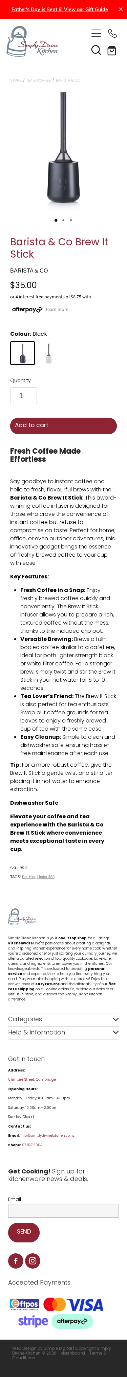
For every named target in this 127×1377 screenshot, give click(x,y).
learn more (57, 309)
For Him (28, 877)
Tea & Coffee (38, 80)
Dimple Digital (58, 1348)
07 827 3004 (32, 1145)
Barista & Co (68, 80)
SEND (24, 1232)
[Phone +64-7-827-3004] (112, 33)
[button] (96, 49)
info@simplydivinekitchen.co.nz (47, 1136)
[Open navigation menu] (96, 33)
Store (15, 80)
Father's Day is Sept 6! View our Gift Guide (60, 9)
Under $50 (46, 877)
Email (14, 1199)
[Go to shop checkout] (112, 49)
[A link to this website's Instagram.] (32, 1261)
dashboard (73, 1353)
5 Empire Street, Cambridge (32, 1080)
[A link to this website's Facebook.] (15, 1261)
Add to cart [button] (31, 426)
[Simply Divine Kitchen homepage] (47, 41)
